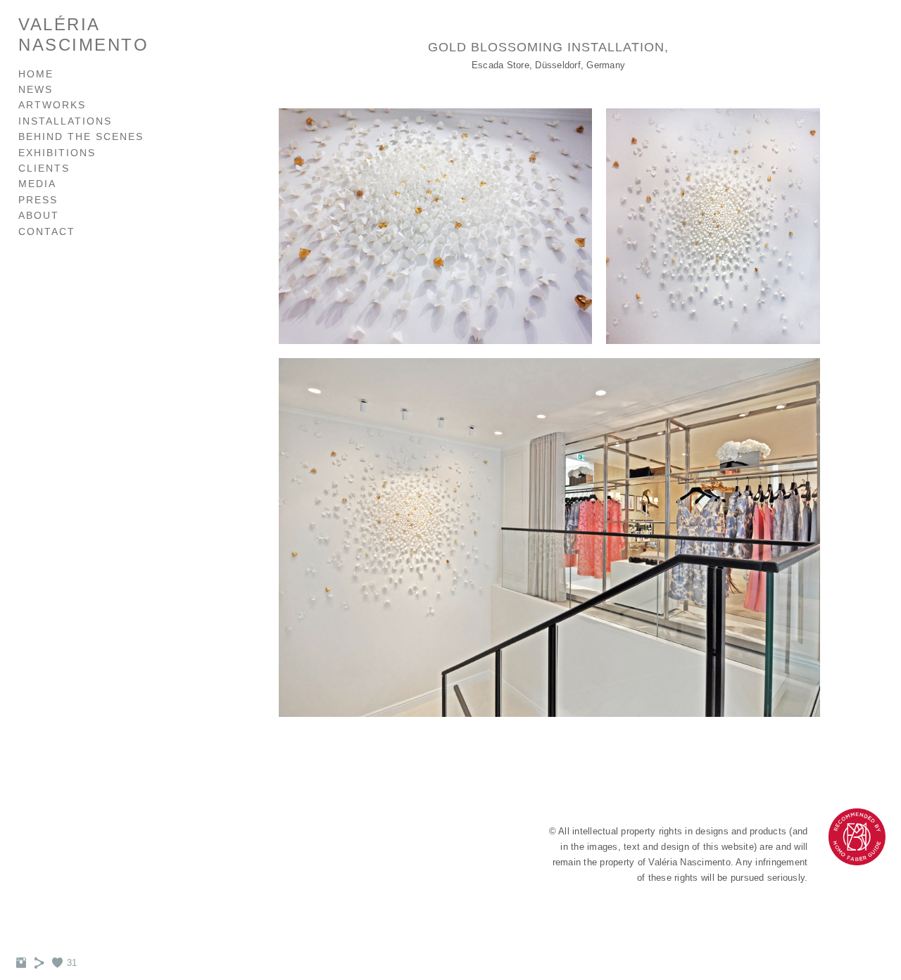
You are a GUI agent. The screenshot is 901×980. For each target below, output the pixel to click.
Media (37, 183)
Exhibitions (57, 152)
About (38, 215)
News (35, 89)
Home (35, 73)
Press (38, 199)
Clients (44, 168)
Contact (46, 231)
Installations (65, 121)
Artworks (52, 104)
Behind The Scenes (81, 136)
